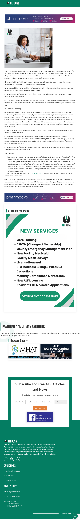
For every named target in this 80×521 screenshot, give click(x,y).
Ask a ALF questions (13, 471)
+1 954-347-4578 (13, 496)
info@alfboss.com (13, 492)
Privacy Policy (11, 481)
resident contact (36, 173)
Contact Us (10, 476)
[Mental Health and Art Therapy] (24, 359)
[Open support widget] (75, 516)
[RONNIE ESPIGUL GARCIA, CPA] (56, 359)
